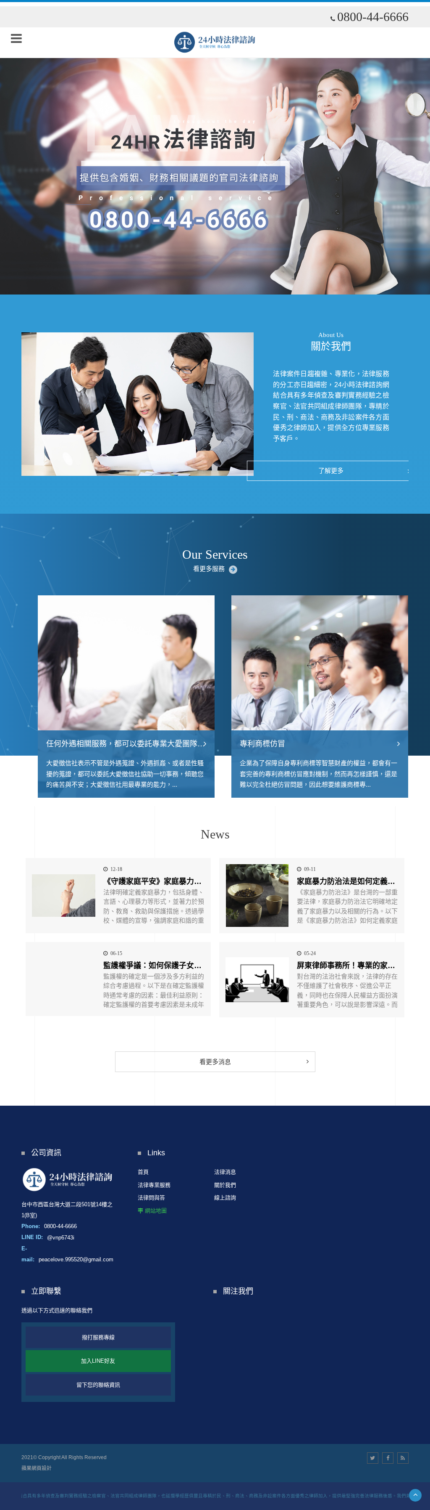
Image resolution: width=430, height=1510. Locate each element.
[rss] (403, 1458)
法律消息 (225, 1172)
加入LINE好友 (98, 1361)
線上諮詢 (225, 1197)
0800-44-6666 (373, 17)
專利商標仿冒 (254, 744)
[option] (215, 147)
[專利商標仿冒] (311, 696)
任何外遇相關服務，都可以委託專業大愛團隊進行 (121, 744)
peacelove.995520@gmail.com (76, 1259)
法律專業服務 (154, 1185)
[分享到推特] (372, 1458)
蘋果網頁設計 (36, 1468)
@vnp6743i (60, 1237)
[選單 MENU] (16, 38)
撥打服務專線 (98, 1337)
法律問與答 (151, 1197)
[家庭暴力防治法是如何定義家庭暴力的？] (257, 895)
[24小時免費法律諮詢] (215, 147)
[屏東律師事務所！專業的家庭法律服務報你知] (257, 979)
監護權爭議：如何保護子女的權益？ (163, 965)
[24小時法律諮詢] (215, 42)
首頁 (143, 1172)
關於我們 (225, 1185)
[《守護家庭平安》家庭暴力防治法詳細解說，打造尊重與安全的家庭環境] (63, 895)
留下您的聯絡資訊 (98, 1385)
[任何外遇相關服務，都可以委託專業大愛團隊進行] (118, 696)
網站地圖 (156, 1210)
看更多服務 (209, 568)
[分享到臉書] (387, 1458)
